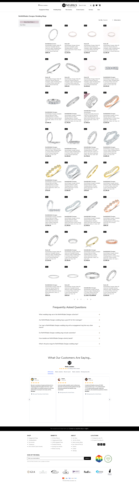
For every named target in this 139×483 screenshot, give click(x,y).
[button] (78, 1)
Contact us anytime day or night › (79, 429)
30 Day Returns (56, 438)
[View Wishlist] (96, 5)
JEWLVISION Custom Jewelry (36, 446)
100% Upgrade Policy (57, 442)
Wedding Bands (32, 440)
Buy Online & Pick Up (77, 444)
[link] (57, 10)
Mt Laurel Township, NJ (97, 440)
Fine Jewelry (32, 442)
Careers (74, 446)
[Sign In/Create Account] (93, 5)
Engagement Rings (33, 438)
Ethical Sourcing (56, 448)
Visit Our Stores (76, 440)
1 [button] (74, 299)
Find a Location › (44, 5)
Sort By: (101, 20)
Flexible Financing (56, 444)
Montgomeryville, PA (97, 438)
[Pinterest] (104, 444)
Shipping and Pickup (57, 440)
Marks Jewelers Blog (77, 442)
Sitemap (74, 450)
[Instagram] (101, 444)
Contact (74, 448)
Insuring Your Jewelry (57, 446)
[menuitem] (44, 10)
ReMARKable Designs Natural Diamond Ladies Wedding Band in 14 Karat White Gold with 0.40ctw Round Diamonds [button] (72, 152)
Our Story (74, 438)
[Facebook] (99, 444)
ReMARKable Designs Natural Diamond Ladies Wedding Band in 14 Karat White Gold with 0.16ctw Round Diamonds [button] (92, 292)
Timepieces (31, 444)
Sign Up (87, 458)
